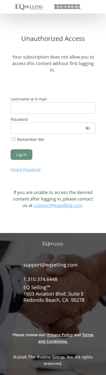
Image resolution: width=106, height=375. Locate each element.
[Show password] (87, 128)
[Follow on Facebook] (15, 308)
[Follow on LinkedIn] (39, 308)
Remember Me (30, 139)
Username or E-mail (29, 99)
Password (19, 119)
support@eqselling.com (58, 205)
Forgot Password (25, 169)
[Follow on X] (27, 308)
